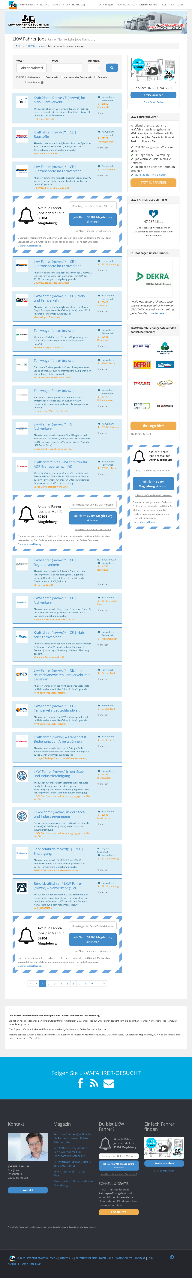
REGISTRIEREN (168, 4)
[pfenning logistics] (142, 346)
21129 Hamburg (110, 264)
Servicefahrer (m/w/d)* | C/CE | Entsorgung (59, 851)
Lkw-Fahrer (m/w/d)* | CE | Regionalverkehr (55, 562)
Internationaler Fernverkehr (77, 77)
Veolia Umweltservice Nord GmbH (51, 486)
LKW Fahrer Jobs (36, 46)
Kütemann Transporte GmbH (49, 657)
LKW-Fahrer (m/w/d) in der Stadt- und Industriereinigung (60, 773)
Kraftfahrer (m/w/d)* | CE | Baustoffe (55, 134)
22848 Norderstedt (103, 816)
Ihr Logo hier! (153, 425)
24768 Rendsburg (103, 568)
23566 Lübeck (109, 468)
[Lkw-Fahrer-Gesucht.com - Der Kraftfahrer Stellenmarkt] (28, 21)
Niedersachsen (109, 638)
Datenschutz (124, 1258)
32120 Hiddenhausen (104, 398)
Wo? (55, 60)
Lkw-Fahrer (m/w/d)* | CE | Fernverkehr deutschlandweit (57, 708)
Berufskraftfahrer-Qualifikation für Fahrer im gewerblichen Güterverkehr (72, 1138)
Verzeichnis (43, 4)
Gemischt (102, 77)
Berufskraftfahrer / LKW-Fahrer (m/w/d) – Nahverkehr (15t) (58, 885)
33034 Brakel (109, 363)
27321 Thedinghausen (105, 140)
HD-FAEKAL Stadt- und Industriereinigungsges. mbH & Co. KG (62, 797)
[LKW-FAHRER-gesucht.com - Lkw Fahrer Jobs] (13, 4)
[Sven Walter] (165, 383)
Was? (20, 60)
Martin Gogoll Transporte (47, 317)
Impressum (67, 1258)
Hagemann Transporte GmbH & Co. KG (54, 619)
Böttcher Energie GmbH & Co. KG (51, 347)
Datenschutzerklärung (29, 245)
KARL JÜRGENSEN (43, 908)
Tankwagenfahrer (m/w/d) (54, 330)
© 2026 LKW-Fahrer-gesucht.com (37, 1258)
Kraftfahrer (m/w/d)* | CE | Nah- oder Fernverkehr (59, 634)
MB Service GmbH (43, 584)
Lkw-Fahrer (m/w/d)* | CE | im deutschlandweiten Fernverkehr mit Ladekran (62, 674)
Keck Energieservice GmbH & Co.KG (52, 377)
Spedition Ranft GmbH (45, 153)
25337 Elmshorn (110, 427)
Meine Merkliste (75, 4)
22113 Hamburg (110, 858)
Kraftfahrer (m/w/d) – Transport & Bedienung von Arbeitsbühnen (60, 739)
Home (21, 46)
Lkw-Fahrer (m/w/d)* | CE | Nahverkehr (55, 600)
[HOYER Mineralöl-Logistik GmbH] (142, 383)
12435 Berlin (108, 739)
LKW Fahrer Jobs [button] (106, 4)
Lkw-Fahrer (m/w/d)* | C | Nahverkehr (54, 426)
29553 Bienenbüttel (104, 776)
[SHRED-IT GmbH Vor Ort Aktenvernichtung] (22, 853)
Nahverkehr (34, 77)
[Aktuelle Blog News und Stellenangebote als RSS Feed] (94, 1084)
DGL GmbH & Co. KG (44, 118)
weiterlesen (158, 313)
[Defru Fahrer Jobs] (142, 364)
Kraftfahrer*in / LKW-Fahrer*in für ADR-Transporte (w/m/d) (60, 464)
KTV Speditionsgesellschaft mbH (50, 692)
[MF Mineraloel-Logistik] (165, 348)
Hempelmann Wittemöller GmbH (51, 410)
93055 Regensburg (103, 338)
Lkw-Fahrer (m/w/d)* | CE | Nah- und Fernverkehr (59, 298)
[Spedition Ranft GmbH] (22, 136)
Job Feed (35, 1263)
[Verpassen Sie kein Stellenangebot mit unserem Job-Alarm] (108, 1084)
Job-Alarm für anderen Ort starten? (93, 230)
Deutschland (108, 169)
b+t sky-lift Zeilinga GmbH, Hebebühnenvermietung (60, 758)
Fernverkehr (51, 77)
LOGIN (180, 4)
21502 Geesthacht (103, 105)
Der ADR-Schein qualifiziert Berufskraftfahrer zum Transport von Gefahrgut (70, 1152)
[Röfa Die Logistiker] (165, 406)
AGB (110, 1258)
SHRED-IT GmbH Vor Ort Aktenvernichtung (56, 870)
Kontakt (139, 1258)
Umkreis (94, 60)
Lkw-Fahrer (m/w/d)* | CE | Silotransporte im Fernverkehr (57, 168)
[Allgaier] (165, 364)
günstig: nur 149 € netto (150, 174)
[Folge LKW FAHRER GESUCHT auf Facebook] (80, 1084)
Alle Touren (34, 82)
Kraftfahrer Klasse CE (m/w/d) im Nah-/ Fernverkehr (59, 99)
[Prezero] (142, 406)
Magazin (56, 4)
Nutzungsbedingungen (91, 1258)
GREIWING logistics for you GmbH (51, 187)
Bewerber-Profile (127, 4)
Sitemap (23, 1263)
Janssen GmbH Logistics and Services (53, 448)
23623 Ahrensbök (103, 304)
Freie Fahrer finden (154, 102)
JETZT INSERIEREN (154, 182)
